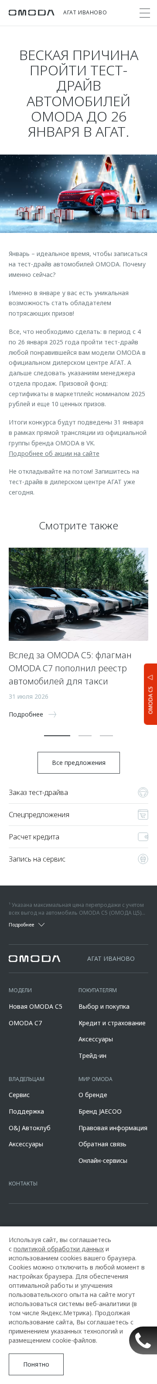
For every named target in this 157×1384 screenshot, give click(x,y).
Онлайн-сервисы (102, 1160)
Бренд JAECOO (100, 1111)
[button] (57, 735)
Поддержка (26, 1111)
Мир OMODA (95, 1079)
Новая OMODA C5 (35, 1006)
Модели (20, 990)
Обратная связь (102, 1144)
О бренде (92, 1095)
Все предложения (79, 762)
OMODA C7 (25, 1023)
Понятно (36, 1364)
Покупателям (97, 990)
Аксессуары (95, 1039)
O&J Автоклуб (30, 1128)
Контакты (23, 1183)
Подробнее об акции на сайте (54, 453)
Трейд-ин (92, 1055)
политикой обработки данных (59, 1249)
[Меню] (145, 13)
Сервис (19, 1095)
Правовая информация (112, 1128)
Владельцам (26, 1079)
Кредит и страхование (112, 1023)
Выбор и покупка (104, 1006)
